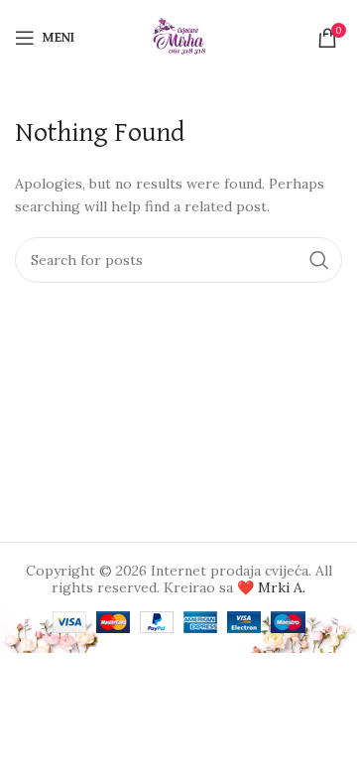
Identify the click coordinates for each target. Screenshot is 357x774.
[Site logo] (179, 36)
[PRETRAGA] (319, 260)
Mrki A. (281, 587)
